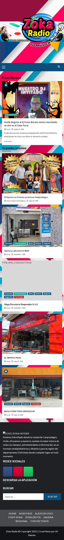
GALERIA (48, 517)
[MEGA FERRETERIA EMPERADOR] (32, 387)
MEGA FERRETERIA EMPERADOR (19, 411)
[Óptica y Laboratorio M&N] (32, 227)
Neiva (31, 243)
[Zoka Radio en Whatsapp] (28, 472)
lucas (8, 129)
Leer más (7, 141)
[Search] (59, 66)
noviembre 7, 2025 (19, 254)
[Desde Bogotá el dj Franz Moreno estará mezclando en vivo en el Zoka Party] (32, 99)
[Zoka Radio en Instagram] (18, 472)
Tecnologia (19, 297)
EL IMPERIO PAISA (12, 357)
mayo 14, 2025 (18, 361)
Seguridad (9, 297)
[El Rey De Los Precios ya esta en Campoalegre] (32, 173)
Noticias (22, 190)
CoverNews (45, 531)
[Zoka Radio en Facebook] (8, 472)
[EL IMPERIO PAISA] (32, 334)
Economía (8, 243)
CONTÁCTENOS (39, 521)
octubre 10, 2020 (19, 129)
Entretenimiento (11, 115)
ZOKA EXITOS (33, 517)
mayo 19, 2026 (33, 201)
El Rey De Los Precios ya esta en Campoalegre (26, 197)
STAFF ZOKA (15, 517)
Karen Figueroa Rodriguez (16, 201)
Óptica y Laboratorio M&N (16, 250)
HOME (12, 513)
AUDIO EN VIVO (44, 513)
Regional (31, 190)
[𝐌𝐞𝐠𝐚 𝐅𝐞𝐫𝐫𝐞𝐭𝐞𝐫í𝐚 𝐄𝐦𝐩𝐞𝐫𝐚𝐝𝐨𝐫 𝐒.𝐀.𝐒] (32, 280)
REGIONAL (21, 521)
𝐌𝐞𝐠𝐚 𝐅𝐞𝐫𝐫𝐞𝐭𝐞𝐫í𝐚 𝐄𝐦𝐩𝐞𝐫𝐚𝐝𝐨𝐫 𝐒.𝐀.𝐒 (21, 304)
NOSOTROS (25, 513)
